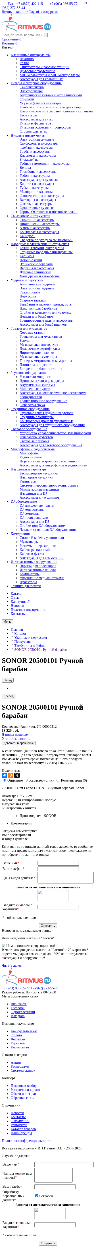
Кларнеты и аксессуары (38, 155)
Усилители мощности (36, 377)
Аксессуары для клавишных (41, 79)
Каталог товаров (23, 1129)
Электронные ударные (37, 288)
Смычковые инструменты (30, 216)
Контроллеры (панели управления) (46, 421)
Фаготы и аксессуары (36, 204)
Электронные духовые (37, 139)
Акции (16, 1062)
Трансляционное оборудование (43, 401)
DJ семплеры (30, 513)
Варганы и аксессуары (37, 268)
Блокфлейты (29, 159)
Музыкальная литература (39, 344)
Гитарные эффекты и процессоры (45, 127)
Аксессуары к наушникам (39, 497)
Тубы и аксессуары (34, 188)
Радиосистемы (31, 457)
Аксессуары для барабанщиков (43, 324)
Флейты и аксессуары (36, 147)
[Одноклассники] (10, 775)
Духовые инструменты (28, 135)
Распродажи (20, 1066)
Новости (17, 605)
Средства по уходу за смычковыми (46, 240)
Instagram (18, 1016)
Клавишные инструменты (30, 55)
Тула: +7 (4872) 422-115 (25, 4)
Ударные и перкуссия (27, 280)
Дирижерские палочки (37, 352)
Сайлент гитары (32, 87)
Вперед (9, 696)
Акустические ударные (37, 284)
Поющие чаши (31, 260)
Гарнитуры (28, 481)
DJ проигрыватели (34, 517)
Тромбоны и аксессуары (38, 171)
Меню (7, 621)
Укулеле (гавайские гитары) (41, 103)
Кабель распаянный (35, 550)
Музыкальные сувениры (38, 356)
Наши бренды (21, 1133)
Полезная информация (28, 609)
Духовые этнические (35, 272)
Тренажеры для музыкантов (41, 336)
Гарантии (18, 1043)
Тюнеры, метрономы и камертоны (46, 361)
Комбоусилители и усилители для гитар (50, 107)
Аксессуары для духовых (39, 179)
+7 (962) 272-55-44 (44, 988)
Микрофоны (29, 453)
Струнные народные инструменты (46, 252)
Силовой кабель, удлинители (42, 538)
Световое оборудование (29, 429)
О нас (15, 597)
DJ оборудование (24, 501)
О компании (20, 1121)
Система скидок (23, 1070)
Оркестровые (30, 292)
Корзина (9, 43)
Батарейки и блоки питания (41, 369)
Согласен (46, 1196)
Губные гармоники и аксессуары (45, 163)
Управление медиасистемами (42, 578)
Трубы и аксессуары (35, 151)
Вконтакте (19, 1004)
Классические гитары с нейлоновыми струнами (56, 111)
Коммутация (20, 533)
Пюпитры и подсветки (37, 365)
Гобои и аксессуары (35, 175)
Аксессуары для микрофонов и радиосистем (53, 465)
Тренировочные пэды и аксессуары (46, 320)
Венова (25, 167)
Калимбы (27, 256)
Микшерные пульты (35, 389)
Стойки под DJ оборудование (42, 525)
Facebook (18, 1008)
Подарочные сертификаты (40, 348)
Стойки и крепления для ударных (45, 312)
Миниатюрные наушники (39, 489)
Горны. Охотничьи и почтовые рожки (48, 212)
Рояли (24, 63)
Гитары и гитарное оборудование (36, 83)
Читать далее (11, 965)
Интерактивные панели (38, 570)
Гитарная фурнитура (35, 123)
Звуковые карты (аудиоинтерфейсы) (47, 413)
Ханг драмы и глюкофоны (40, 276)
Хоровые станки (32, 332)
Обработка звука (32, 405)
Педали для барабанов (37, 316)
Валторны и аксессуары (38, 200)
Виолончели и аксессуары (40, 224)
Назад (8, 680)
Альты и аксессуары (35, 228)
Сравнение (11, 39)
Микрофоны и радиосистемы (33, 449)
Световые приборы (34, 441)
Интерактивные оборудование (34, 562)
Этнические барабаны (36, 264)
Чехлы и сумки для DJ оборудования (48, 529)
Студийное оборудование (30, 409)
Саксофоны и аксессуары (39, 143)
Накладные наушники (36, 477)
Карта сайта (20, 1047)
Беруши (25, 340)
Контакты (18, 614)
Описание (15, 780)
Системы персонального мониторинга (49, 485)
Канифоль (27, 236)
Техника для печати (26, 586)
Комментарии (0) (74, 780)
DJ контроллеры (32, 509)
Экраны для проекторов (38, 566)
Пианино (27, 59)
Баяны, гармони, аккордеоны (42, 248)
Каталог (17, 593)
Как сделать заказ (24, 1031)
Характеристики (41, 780)
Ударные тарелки (33, 300)
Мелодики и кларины (36, 192)
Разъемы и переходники (38, 546)
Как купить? (20, 601)
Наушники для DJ (33, 493)
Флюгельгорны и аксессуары (42, 196)
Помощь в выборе (24, 1086)
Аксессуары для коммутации (42, 558)
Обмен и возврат (23, 1094)
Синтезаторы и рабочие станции (44, 67)
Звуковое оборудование (28, 373)
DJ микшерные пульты (37, 505)
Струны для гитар (33, 131)
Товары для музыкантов (29, 328)
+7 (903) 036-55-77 (63, 4)
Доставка (18, 1039)
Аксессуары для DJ (34, 521)
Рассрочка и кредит (25, 1090)
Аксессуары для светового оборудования (51, 445)
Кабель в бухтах (32, 554)
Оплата (16, 1035)
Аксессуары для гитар (36, 119)
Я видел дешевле (15, 734)
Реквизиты (19, 1125)
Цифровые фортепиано (37, 71)
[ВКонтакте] (4, 775)
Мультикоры (29, 542)
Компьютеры (30, 574)
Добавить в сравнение (19, 743)
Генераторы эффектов (36, 437)
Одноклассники (23, 1012)
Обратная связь (22, 1098)
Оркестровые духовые (37, 208)
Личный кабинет (15, 12)
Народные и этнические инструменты (40, 244)
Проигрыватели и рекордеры (42, 381)
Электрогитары (31, 91)
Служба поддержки (43, 12)
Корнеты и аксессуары (37, 184)
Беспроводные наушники (39, 473)
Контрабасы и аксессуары (39, 232)
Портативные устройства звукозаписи (49, 461)
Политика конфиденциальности (26, 1141)
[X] (17, 775)
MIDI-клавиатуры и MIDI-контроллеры (50, 75)
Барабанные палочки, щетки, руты (46, 304)
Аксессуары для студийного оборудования (52, 425)
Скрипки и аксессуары (37, 220)
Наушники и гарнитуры (29, 469)
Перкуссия (28, 296)
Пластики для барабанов (38, 308)
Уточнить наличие (16, 738)
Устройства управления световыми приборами (55, 433)
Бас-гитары (28, 115)
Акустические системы (37, 385)
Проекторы (28, 582)
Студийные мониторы (37, 417)
